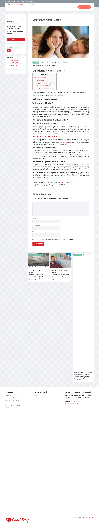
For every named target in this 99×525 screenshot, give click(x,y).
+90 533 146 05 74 (85, 7)
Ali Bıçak (61, 182)
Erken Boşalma (77, 255)
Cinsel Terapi (32, 255)
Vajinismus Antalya (14, 65)
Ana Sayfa (10, 21)
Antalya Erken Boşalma (15, 31)
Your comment (36, 201)
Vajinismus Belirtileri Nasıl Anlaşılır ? (46, 82)
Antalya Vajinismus (13, 29)
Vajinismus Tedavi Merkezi (44, 87)
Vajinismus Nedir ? (40, 80)
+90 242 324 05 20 (75, 401)
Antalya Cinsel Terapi (14, 26)
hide (47, 74)
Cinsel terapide (66, 142)
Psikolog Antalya (14, 62)
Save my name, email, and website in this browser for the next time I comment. (54, 239)
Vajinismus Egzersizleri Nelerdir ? (45, 88)
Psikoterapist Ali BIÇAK (16, 64)
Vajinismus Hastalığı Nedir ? (44, 83)
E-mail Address (36, 225)
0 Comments (64, 62)
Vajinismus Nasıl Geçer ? (39, 77)
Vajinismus (35, 62)
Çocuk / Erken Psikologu (16, 60)
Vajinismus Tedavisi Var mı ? (44, 85)
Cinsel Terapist (12, 24)
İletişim (9, 33)
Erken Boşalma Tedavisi (83, 372)
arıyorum (40, 174)
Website (34, 232)
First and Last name (37, 218)
